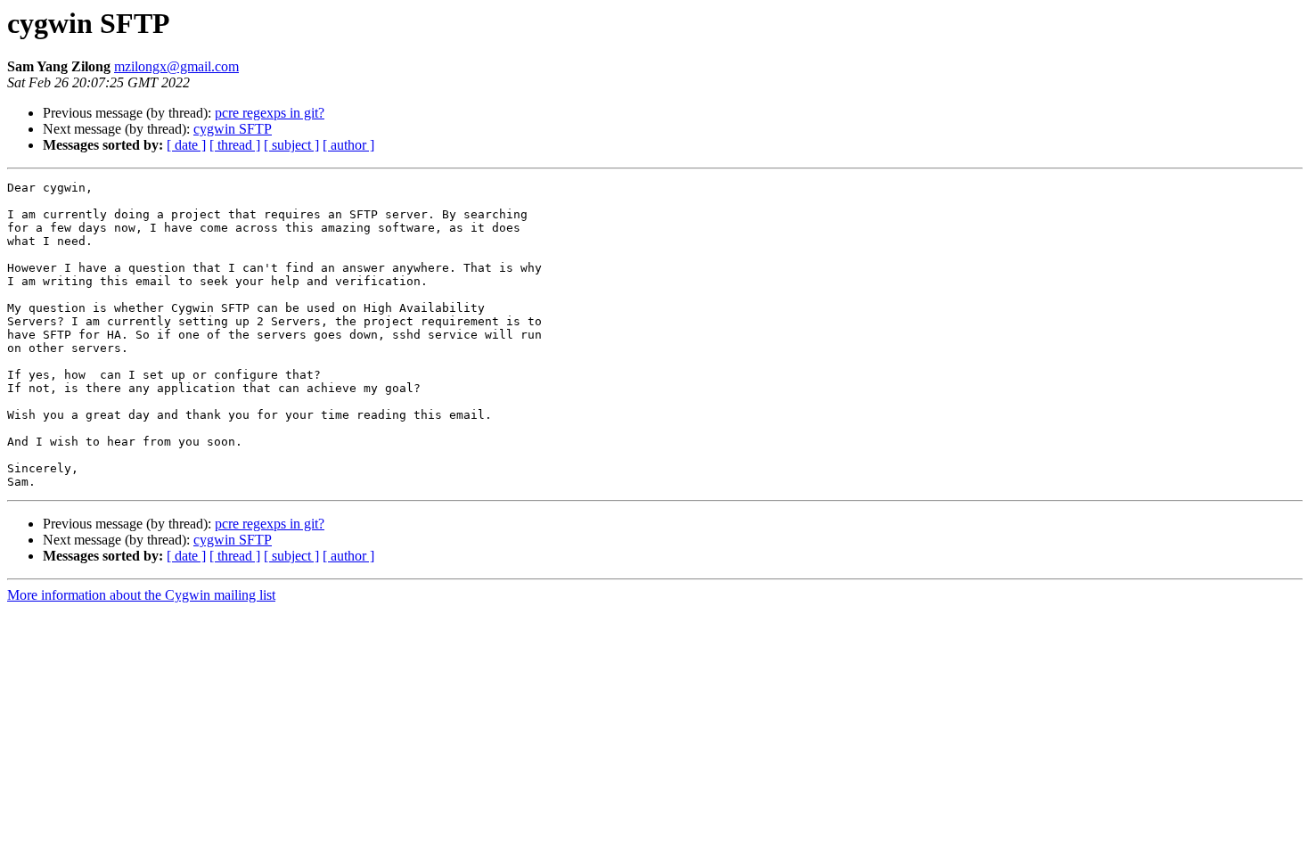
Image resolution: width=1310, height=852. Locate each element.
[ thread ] (234, 144)
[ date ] (186, 144)
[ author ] (348, 144)
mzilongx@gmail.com (176, 66)
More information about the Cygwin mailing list (141, 594)
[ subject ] (291, 144)
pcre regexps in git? (269, 112)
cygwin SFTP (232, 128)
